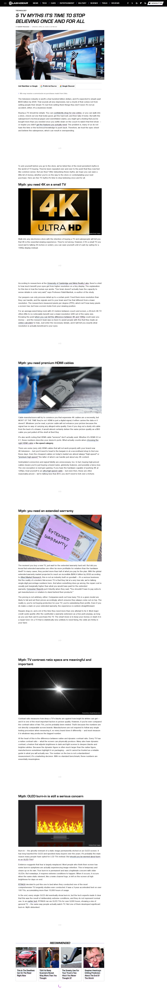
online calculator (25, 323)
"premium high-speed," (28, 457)
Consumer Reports (35, 589)
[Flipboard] (141, 3)
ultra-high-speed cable (53, 471)
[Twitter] (132, 3)
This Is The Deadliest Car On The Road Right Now (26, 973)
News (35, 3)
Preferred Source (50, 86)
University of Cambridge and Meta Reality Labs (68, 283)
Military (82, 3)
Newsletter (157, 3)
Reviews (115, 3)
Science (94, 3)
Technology (21, 10)
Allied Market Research (31, 577)
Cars (53, 3)
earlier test (32, 901)
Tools (104, 3)
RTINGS (22, 884)
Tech (44, 3)
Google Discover (68, 86)
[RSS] (145, 3)
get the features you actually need (51, 124)
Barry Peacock (23, 27)
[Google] (136, 3)
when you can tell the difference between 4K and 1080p (60, 317)
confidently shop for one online (68, 113)
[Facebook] (128, 3)
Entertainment (67, 3)
